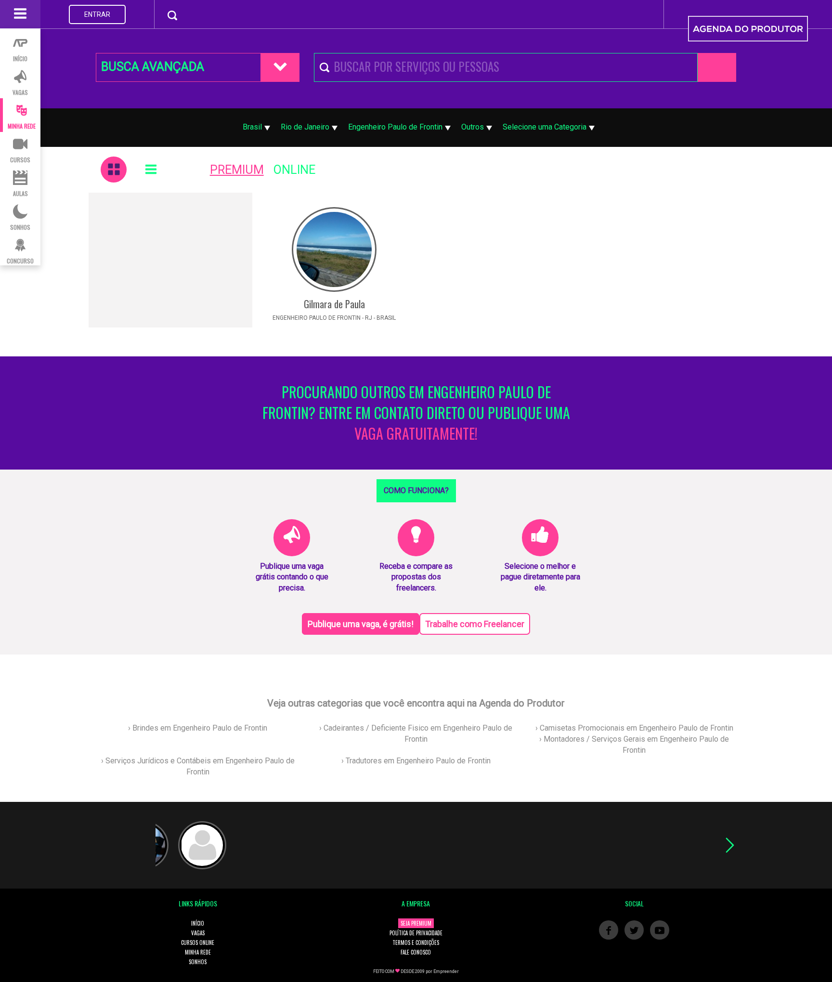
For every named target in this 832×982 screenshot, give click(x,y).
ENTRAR (97, 14)
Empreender (446, 971)
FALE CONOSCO (416, 952)
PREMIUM (237, 170)
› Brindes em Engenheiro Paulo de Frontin (197, 728)
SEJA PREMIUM (416, 923)
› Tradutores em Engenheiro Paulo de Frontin (416, 760)
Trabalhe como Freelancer (474, 624)
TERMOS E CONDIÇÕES (415, 942)
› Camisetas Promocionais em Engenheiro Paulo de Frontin (634, 728)
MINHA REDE (198, 952)
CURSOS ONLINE (197, 942)
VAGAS (198, 933)
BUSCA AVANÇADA (152, 67)
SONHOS (198, 962)
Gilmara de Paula (334, 304)
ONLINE (294, 170)
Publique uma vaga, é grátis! (361, 624)
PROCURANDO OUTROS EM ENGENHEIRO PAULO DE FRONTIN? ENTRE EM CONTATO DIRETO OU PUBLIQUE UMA (416, 413)
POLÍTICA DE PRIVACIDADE (416, 933)
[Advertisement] (170, 260)
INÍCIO (197, 923)
